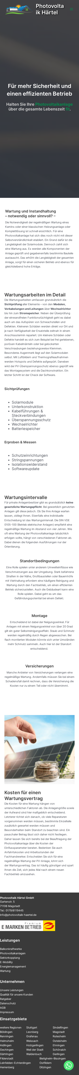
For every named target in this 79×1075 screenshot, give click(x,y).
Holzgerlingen (35, 1045)
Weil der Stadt (34, 1049)
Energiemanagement (13, 966)
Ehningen (59, 1045)
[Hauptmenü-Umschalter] (71, 9)
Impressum (7, 1012)
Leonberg (32, 1032)
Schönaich (59, 1049)
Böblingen (6, 1032)
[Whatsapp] (69, 1065)
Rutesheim (59, 1036)
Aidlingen (6, 1045)
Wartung (5, 971)
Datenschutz (8, 1003)
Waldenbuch (34, 1054)
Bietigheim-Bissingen (53, 1058)
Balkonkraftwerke (11, 949)
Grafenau (32, 1036)
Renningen (6, 1036)
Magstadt (59, 1032)
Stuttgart (31, 1027)
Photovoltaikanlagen (13, 953)
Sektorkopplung (10, 957)
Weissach (32, 1041)
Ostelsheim (60, 1041)
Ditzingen (45, 1067)
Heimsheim (7, 1041)
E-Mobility (6, 962)
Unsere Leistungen (12, 990)
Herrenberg (7, 1067)
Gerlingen (59, 1054)
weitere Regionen (10, 1027)
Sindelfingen (60, 1027)
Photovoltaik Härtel (50, 9)
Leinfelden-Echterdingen (15, 1063)
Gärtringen (6, 1054)
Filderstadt (6, 1058)
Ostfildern (46, 1063)
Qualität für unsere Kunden (16, 994)
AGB (3, 1007)
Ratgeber (5, 999)
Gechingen (7, 1049)
